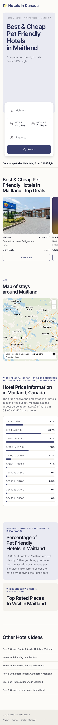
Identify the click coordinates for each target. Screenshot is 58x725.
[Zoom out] (54, 306)
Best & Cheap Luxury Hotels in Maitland (24, 690)
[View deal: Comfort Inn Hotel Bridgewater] (26, 215)
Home (9, 18)
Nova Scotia (31, 18)
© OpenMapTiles (26, 353)
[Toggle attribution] (54, 354)
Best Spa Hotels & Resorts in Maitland (23, 681)
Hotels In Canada (23, 6)
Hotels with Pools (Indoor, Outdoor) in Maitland (27, 673)
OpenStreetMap (12, 357)
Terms (15, 720)
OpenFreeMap (12, 353)
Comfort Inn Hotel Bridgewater (19, 241)
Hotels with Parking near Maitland (20, 657)
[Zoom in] (54, 302)
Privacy (6, 720)
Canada (19, 18)
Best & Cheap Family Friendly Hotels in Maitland (28, 649)
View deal (26, 257)
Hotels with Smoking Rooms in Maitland (23, 665)
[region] (30, 329)
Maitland (45, 18)
